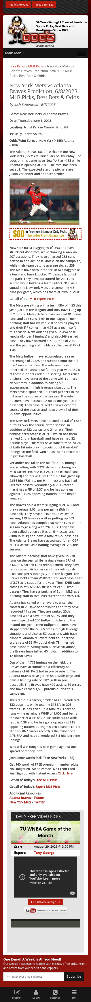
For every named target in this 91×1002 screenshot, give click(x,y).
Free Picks (17, 66)
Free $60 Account (18, 4)
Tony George (44, 852)
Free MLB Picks (46, 780)
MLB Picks (36, 66)
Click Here (65, 773)
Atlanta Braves (20, 798)
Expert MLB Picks (48, 786)
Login (36, 998)
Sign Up (16, 998)
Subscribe (74, 976)
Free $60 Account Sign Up (45, 902)
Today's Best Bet (43, 4)
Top (74, 998)
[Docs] (32, 30)
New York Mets (20, 802)
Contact (55, 998)
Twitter (39, 798)
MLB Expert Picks (42, 299)
